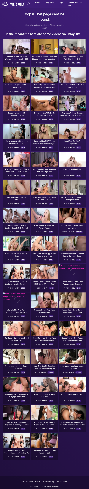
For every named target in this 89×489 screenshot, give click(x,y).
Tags (61, 3)
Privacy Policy (48, 481)
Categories (49, 3)
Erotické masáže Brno (74, 4)
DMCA (37, 481)
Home (37, 3)
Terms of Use (61, 481)
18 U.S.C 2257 (27, 481)
